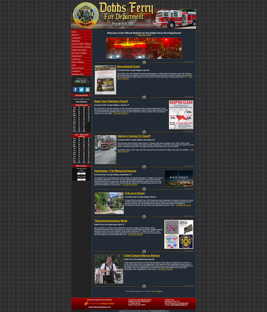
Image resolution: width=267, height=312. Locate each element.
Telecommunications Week (110, 220)
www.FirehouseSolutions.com (100, 307)
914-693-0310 (183, 303)
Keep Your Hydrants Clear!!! (111, 101)
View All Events (81, 102)
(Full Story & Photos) (121, 113)
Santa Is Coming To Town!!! (134, 136)
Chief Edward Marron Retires (142, 255)
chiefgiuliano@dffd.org (178, 305)
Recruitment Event (128, 66)
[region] (81, 53)
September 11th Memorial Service (115, 170)
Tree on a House (135, 193)
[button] (81, 35)
